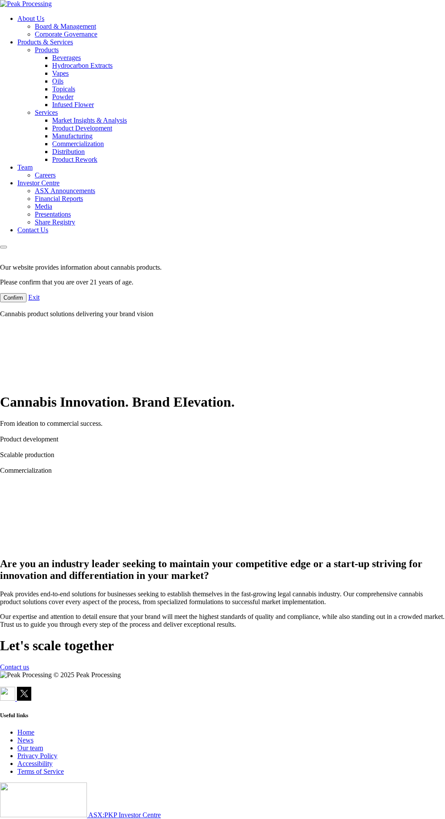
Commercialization (78, 143)
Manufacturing (72, 136)
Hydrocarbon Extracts (82, 65)
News (25, 740)
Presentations (53, 214)
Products (47, 49)
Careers (45, 175)
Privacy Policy (37, 755)
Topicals (63, 89)
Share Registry (55, 222)
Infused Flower (73, 104)
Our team (30, 748)
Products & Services (45, 42)
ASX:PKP (103, 815)
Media (43, 206)
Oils (57, 81)
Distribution (68, 151)
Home (25, 732)
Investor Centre (38, 183)
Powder (62, 96)
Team (25, 167)
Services (46, 112)
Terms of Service (40, 771)
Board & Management (65, 26)
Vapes (60, 73)
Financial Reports (59, 198)
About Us (30, 18)
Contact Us (32, 230)
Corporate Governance (66, 34)
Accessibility (35, 763)
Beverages (66, 57)
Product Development (82, 128)
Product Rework (74, 159)
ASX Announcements (65, 190)
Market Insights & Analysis (89, 120)
